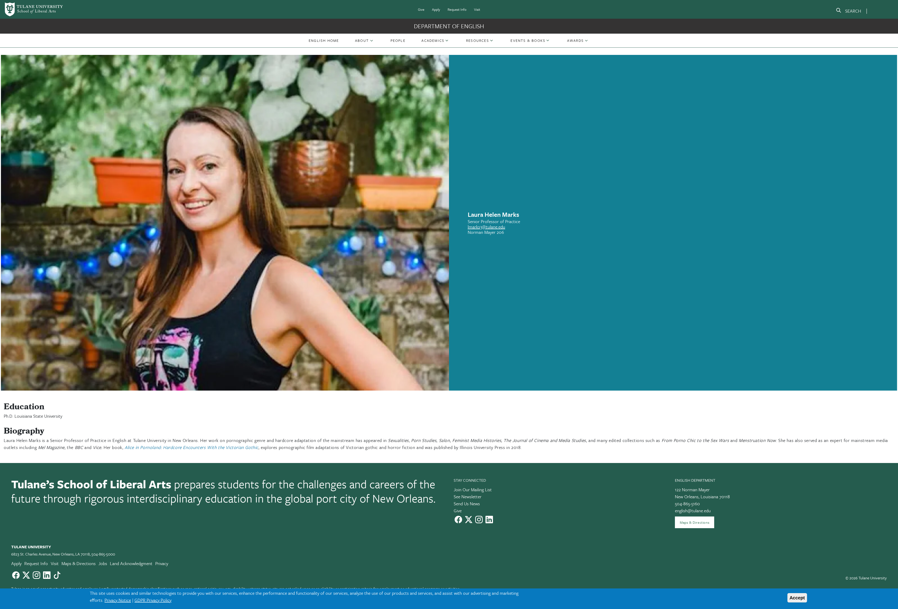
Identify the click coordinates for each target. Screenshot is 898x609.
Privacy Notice (118, 600)
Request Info (457, 9)
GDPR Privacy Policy (152, 600)
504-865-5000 (103, 554)
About (362, 40)
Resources (477, 40)
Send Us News (467, 503)
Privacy (161, 563)
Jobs (102, 563)
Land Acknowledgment (131, 563)
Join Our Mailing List (473, 489)
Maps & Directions (694, 522)
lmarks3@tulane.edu (486, 227)
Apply (436, 9)
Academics (432, 40)
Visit (477, 9)
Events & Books (528, 40)
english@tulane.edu (693, 510)
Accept (797, 597)
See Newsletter (468, 496)
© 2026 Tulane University (866, 578)
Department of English (449, 26)
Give (421, 9)
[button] (324, 40)
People (398, 40)
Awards (575, 40)
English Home (324, 40)
